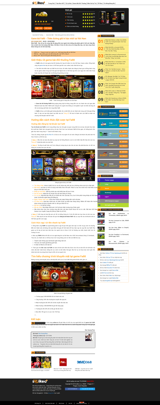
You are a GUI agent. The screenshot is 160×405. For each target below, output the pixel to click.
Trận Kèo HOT (60, 3)
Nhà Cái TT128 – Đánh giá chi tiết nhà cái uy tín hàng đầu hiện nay (63, 369)
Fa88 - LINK (39, 28)
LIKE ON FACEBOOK (72, 388)
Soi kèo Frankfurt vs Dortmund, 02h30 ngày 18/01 (119, 235)
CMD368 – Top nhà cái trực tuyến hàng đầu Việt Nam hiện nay (84, 369)
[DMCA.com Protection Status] (113, 390)
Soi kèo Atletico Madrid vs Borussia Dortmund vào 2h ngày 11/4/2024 (40, 369)
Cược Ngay (47, 28)
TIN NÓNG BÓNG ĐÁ (107, 35)
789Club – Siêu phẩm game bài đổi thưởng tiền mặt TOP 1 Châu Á (51, 54)
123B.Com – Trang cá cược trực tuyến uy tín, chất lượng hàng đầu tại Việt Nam (55, 52)
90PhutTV (109, 265)
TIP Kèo (100, 3)
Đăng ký (124, 115)
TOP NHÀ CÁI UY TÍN (108, 106)
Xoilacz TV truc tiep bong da (113, 253)
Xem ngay (124, 111)
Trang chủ (51, 3)
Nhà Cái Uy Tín (91, 3)
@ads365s (90, 381)
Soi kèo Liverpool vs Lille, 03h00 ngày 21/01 (119, 221)
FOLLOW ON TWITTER (87, 388)
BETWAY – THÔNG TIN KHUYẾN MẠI (112, 209)
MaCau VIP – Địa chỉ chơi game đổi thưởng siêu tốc (47, 55)
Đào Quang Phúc (43, 333)
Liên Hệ (70, 403)
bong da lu (51, 393)
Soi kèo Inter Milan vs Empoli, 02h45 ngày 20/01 (119, 228)
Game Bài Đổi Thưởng (79, 3)
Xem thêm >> (113, 171)
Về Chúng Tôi (38, 403)
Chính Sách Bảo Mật (49, 403)
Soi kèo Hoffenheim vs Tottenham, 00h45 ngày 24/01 (119, 214)
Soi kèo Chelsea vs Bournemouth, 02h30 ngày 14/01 (119, 242)
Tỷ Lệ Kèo (69, 3)
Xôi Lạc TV (109, 257)
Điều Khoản (61, 403)
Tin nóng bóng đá (109, 3)
